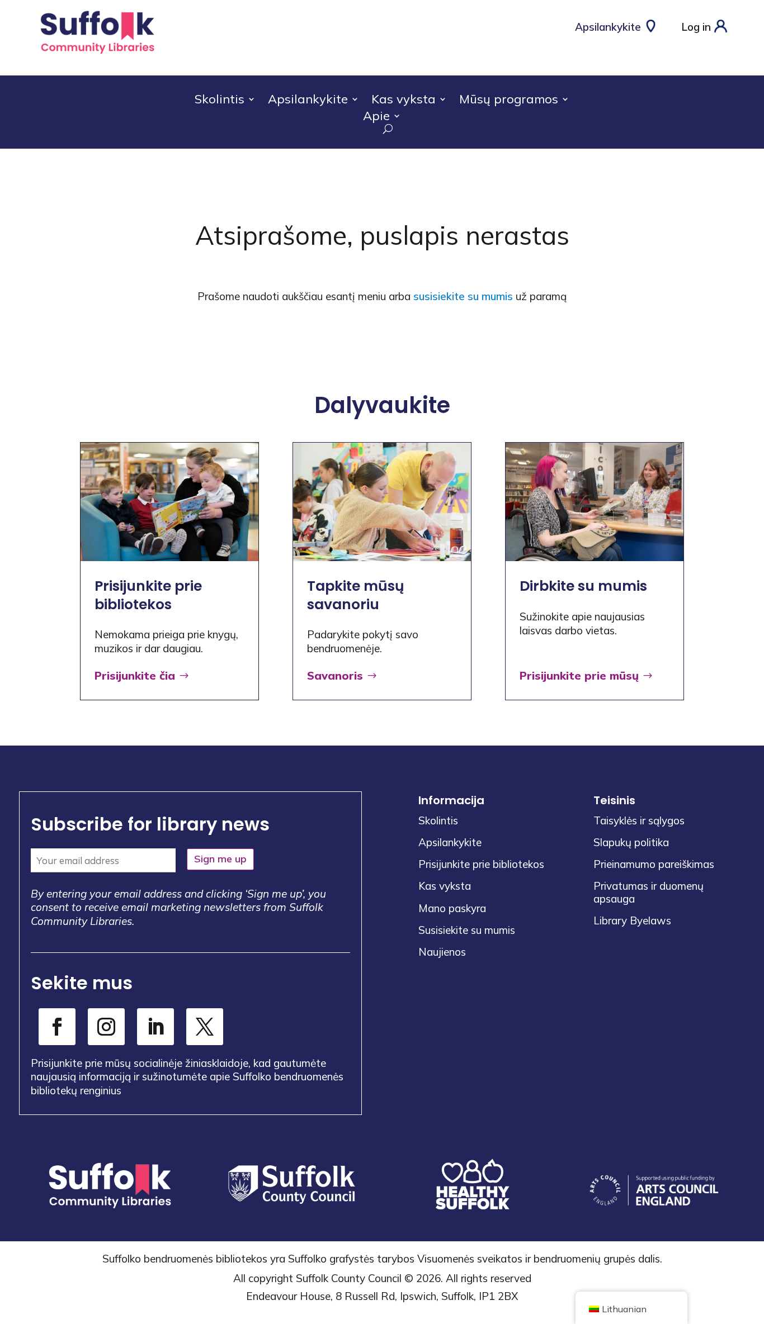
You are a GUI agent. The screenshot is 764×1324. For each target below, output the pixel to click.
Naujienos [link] (442, 951)
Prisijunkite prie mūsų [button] (579, 675)
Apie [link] (376, 118)
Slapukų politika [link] (631, 842)
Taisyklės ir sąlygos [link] (639, 820)
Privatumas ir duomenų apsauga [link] (648, 892)
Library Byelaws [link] (632, 920)
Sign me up (220, 858)
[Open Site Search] (381, 129)
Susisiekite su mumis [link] (466, 930)
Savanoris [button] (335, 675)
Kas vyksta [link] (403, 101)
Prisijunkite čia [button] (135, 675)
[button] (753, 1243)
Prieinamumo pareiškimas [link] (653, 864)
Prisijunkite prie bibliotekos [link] (481, 864)
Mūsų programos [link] (508, 101)
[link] (97, 54)
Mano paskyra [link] (452, 908)
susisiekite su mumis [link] (463, 296)
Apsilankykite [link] (308, 101)
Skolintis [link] (219, 101)
